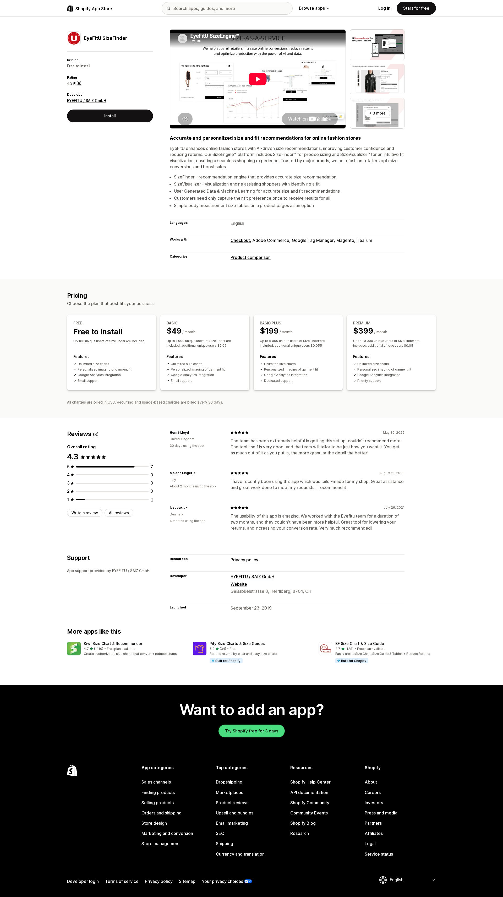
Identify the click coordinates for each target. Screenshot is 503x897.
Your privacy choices (222, 881)
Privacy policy (244, 559)
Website (239, 584)
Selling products (157, 802)
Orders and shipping (161, 813)
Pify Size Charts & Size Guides (237, 643)
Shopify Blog (303, 823)
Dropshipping (229, 782)
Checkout (240, 240)
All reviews (119, 512)
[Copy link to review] (192, 432)
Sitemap (187, 881)
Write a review (85, 512)
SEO (220, 833)
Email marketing (232, 823)
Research (299, 833)
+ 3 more (377, 113)
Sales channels (156, 782)
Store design (154, 823)
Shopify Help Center (310, 782)
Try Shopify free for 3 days (251, 730)
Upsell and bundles (234, 813)
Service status (379, 854)
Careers (373, 792)
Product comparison (251, 257)
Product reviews (232, 802)
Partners (373, 823)
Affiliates (374, 833)
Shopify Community (309, 802)
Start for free (416, 8)
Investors (374, 802)
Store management (160, 843)
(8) (78, 83)
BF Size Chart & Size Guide (359, 643)
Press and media (381, 813)
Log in (384, 8)
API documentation (309, 792)
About (371, 782)
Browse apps (312, 8)
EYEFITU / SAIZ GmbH (86, 100)
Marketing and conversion (167, 833)
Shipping (224, 843)
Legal (370, 843)
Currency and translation (240, 854)
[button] (125, 649)
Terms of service (122, 881)
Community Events (309, 813)
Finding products (158, 792)
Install (110, 115)
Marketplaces (229, 792)
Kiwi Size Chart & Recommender (113, 643)
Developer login (83, 881)
